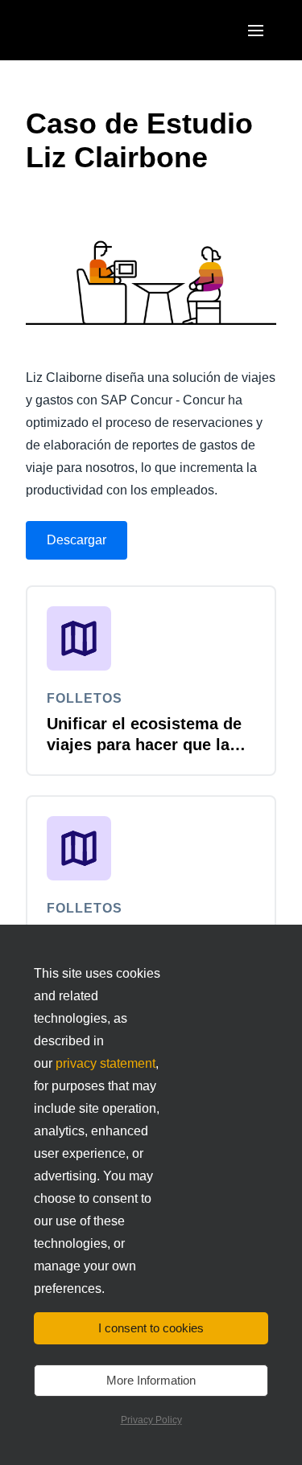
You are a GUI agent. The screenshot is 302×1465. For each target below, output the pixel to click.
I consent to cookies (151, 1328)
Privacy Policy (151, 1420)
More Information (151, 1380)
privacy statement (105, 1063)
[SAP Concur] (100, 30)
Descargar (76, 540)
